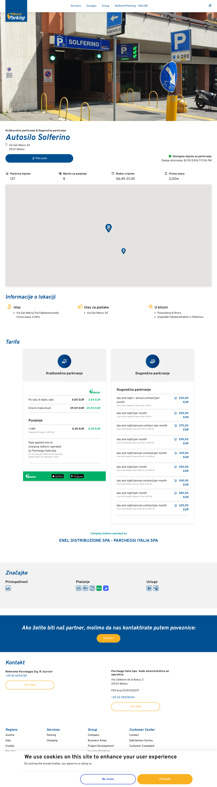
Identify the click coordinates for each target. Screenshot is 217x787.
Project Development (101, 746)
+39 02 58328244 (123, 697)
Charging (52, 740)
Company (93, 735)
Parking (51, 735)
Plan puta (41, 158)
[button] (108, 228)
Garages (91, 6)
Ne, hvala (108, 779)
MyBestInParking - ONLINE (131, 6)
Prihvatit (164, 779)
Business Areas (97, 740)
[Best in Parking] (16, 11)
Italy (8, 740)
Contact (134, 735)
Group (105, 6)
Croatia (9, 746)
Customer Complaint (141, 746)
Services (76, 6)
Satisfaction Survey (141, 740)
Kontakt (108, 638)
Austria (9, 735)
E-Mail (31, 685)
